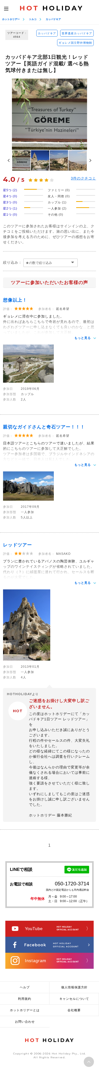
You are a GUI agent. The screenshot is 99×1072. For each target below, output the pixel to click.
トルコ (33, 19)
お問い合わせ (25, 1021)
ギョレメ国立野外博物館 (75, 42)
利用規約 (24, 999)
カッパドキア (53, 19)
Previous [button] (9, 160)
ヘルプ (25, 987)
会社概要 (74, 1010)
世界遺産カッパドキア (77, 33)
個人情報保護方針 (74, 987)
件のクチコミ (83, 178)
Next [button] (90, 160)
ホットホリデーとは (25, 1010)
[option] (49, 114)
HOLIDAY (52, 8)
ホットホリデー (11, 19)
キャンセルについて (74, 999)
